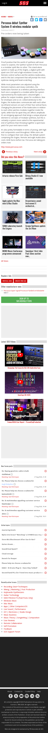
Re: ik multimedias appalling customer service (21, 501)
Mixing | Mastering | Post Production (19, 589)
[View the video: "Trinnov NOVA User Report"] (24, 410)
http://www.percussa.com (11, 147)
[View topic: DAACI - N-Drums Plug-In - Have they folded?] (45, 568)
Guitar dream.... (8, 544)
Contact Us (18, 691)
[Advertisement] (24, 322)
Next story (38, 151)
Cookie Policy (30, 691)
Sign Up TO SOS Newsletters (24, 300)
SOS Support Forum (12, 631)
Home (3, 17)
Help (39, 691)
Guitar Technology (11, 595)
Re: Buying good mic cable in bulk (15, 471)
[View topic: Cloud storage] (45, 554)
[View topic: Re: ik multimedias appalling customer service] (45, 501)
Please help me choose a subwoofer (16, 563)
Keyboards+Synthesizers (14, 592)
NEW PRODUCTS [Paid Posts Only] (18, 598)
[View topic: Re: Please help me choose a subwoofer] (45, 481)
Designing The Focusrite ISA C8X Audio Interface (24, 367)
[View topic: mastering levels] (45, 530)
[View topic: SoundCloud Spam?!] (45, 549)
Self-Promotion (10, 626)
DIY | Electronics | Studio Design (17, 612)
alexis (4, 514)
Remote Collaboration (13, 623)
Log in (4, 3)
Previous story (12, 151)
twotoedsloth (7, 494)
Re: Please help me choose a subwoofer (18, 481)
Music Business (10, 615)
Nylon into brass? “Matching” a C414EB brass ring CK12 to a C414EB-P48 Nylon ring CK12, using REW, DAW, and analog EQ (23, 535)
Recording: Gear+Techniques (10, 477)
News (10, 17)
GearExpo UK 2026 (24, 395)
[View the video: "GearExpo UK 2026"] (24, 383)
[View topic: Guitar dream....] (45, 544)
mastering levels (9, 530)
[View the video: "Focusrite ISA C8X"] (24, 355)
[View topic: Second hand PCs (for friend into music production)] (45, 573)
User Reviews (9, 620)
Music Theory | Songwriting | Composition (21, 617)
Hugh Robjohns (7, 484)
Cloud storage (7, 554)
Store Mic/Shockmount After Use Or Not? (18, 539)
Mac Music (8, 603)
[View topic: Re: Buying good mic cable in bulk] (45, 471)
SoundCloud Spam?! (10, 549)
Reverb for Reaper (9, 558)
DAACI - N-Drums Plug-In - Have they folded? (19, 568)
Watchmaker (6, 504)
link (12, 171)
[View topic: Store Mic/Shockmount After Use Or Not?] (45, 539)
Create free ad (20, 280)
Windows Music (10, 600)
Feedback (8, 629)
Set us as (40, 16)
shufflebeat (6, 474)
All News (4, 261)
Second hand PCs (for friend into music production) (22, 573)
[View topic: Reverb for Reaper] (45, 558)
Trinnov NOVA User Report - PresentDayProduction (24, 422)
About (9, 691)
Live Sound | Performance (15, 609)
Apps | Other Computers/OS (15, 606)
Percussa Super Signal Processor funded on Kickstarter (24, 291)
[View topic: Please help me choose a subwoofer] (45, 563)
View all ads (7, 280)
